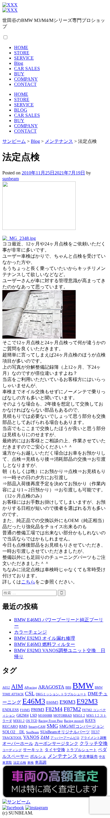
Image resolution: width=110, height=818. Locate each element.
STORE (21, 52)
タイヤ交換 (55, 749)
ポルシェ (38, 756)
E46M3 (33, 701)
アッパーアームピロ (64, 737)
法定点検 (19, 762)
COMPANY (26, 79)
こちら (28, 581)
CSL (30, 693)
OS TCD (31, 720)
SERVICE (24, 58)
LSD (33, 715)
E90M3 (67, 702)
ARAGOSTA (51, 687)
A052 (6, 687)
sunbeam (10, 178)
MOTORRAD (62, 715)
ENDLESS (10, 710)
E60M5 (52, 703)
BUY (19, 73)
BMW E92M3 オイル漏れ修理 (44, 638)
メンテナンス (62, 756)
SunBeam (32, 732)
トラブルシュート (81, 750)
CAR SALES (27, 68)
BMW (83, 685)
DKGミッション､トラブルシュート (61, 694)
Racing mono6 (74, 720)
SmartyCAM (36, 726)
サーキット (33, 749)
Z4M (44, 737)
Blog (18, 63)
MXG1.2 (79, 715)
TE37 (95, 732)
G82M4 (22, 715)
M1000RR (45, 715)
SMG (52, 726)
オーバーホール (17, 743)
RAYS (90, 720)
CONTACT (25, 84)
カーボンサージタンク (56, 743)
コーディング (12, 750)
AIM (17, 686)
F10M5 (25, 710)
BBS (68, 687)
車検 (30, 762)
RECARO (10, 727)
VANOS (31, 737)
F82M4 (53, 709)
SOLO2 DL (13, 731)
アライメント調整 (93, 737)
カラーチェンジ (30, 632)
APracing (30, 687)
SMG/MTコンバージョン (81, 726)
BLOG (20, 110)
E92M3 (87, 701)
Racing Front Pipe (50, 720)
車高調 (40, 762)
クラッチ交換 (93, 743)
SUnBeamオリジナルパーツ (65, 731)
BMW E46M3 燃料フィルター (44, 644)
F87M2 (72, 709)
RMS (23, 727)
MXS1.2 (19, 720)
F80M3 (37, 709)
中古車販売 (88, 757)
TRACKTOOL (12, 737)
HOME (21, 47)
